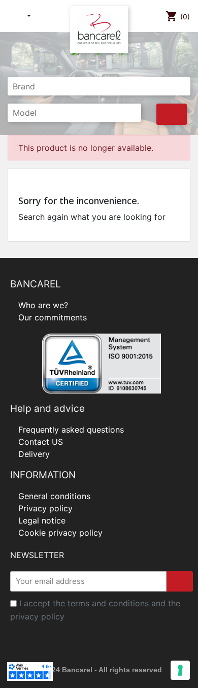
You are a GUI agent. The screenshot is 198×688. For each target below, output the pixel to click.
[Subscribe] (180, 581)
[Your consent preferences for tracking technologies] (180, 670)
